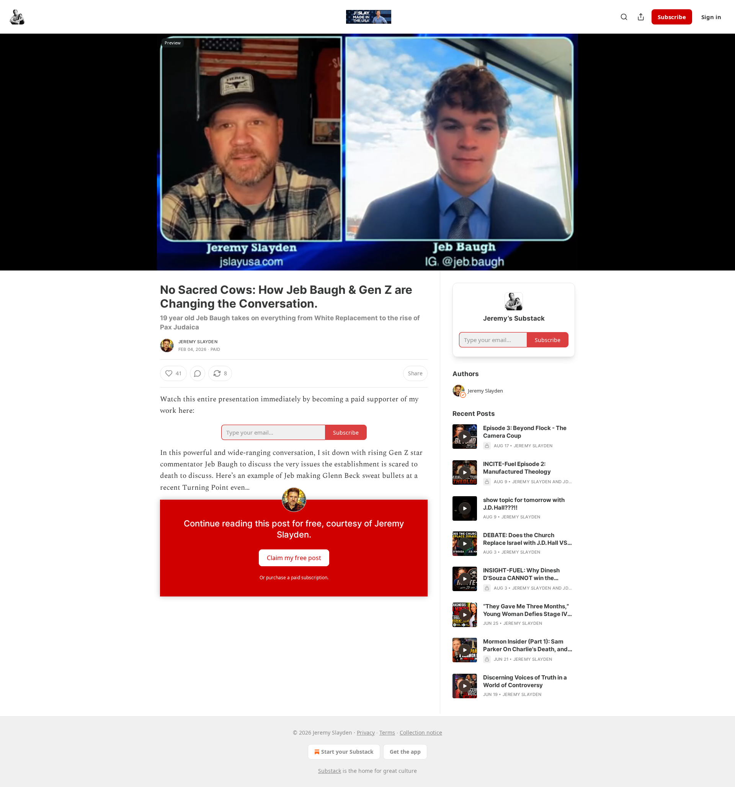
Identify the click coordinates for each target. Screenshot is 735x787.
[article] (513, 437)
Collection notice (421, 732)
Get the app (405, 751)
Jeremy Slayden (197, 341)
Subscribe (672, 17)
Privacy (366, 732)
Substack (329, 770)
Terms (387, 732)
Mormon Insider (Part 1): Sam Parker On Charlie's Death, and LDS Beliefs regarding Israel (525, 645)
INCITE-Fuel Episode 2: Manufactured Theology (517, 467)
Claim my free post (294, 558)
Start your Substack (347, 751)
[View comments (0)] (594, 152)
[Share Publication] (640, 16)
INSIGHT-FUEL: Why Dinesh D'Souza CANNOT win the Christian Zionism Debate (521, 574)
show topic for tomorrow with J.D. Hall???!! (524, 503)
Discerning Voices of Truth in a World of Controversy (525, 681)
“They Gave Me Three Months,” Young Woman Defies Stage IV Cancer (526, 610)
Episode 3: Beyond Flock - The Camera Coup (525, 431)
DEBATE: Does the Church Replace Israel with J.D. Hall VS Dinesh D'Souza (525, 539)
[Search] (624, 16)
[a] (465, 436)
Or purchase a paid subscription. (294, 577)
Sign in (711, 17)
